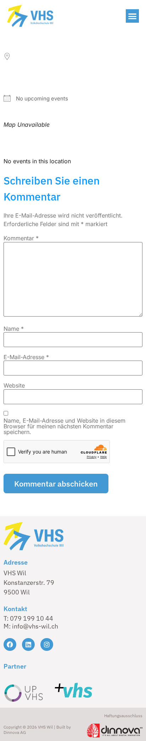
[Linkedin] (28, 644)
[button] (132, 16)
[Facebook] (10, 644)
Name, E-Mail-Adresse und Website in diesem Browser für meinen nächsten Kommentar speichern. (64, 426)
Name (14, 328)
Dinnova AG (15, 732)
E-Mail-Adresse (26, 357)
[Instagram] (46, 644)
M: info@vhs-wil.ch (31, 626)
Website (14, 385)
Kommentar (21, 238)
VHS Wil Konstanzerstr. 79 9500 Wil (29, 582)
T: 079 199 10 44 (28, 618)
